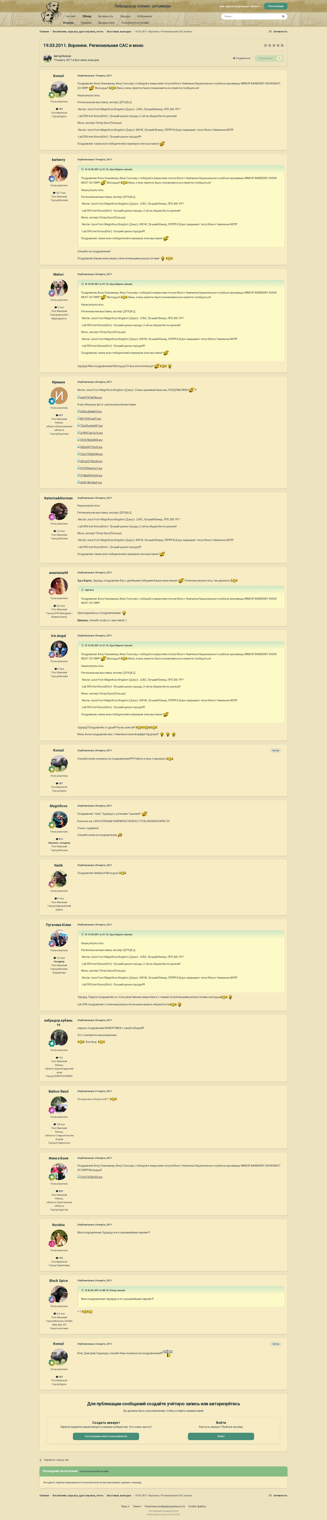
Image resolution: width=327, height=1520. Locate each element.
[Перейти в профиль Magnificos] (59, 819)
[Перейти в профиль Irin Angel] (59, 649)
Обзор (87, 16)
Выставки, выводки (87, 60)
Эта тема (269, 16)
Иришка (58, 382)
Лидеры (125, 16)
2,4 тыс (60, 1313)
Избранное (144, 16)
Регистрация (275, 6)
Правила (86, 22)
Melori (58, 274)
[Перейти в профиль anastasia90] (59, 586)
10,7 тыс (60, 192)
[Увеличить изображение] (91, 87)
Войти (221, 1436)
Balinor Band (59, 1091)
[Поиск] (283, 16)
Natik (58, 865)
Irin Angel (58, 636)
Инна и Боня (58, 1158)
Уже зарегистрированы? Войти (239, 6)
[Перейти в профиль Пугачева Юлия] (59, 938)
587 (60, 109)
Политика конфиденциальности (165, 1506)
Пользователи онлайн (135, 22)
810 (60, 839)
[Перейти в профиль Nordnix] (59, 1238)
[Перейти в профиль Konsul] (47, 58)
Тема (136, 1506)
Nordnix (58, 1225)
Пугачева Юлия (58, 925)
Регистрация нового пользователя (106, 1436)
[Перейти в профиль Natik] (59, 878)
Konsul (66, 56)
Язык (124, 1506)
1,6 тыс (60, 957)
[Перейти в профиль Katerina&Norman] (59, 511)
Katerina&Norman (58, 498)
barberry (58, 160)
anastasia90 (58, 573)
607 (60, 415)
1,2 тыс (60, 531)
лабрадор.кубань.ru (58, 1022)
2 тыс (60, 307)
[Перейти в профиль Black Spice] (59, 1294)
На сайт (71, 16)
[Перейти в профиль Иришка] (59, 395)
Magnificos (58, 806)
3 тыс (60, 898)
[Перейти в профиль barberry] (59, 173)
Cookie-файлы (197, 1506)
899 (60, 1191)
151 (60, 1057)
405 (60, 1258)
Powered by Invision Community (163, 1514)
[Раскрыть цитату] (83, 169)
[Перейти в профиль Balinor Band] (59, 1104)
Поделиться (242, 58)
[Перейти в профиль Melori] (59, 287)
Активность (105, 16)
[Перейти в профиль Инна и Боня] (59, 1171)
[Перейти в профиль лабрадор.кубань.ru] (59, 1037)
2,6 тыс (60, 605)
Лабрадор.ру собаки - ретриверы (142, 6)
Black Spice (58, 1281)
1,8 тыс (60, 1124)
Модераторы (106, 22)
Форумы (68, 22)
